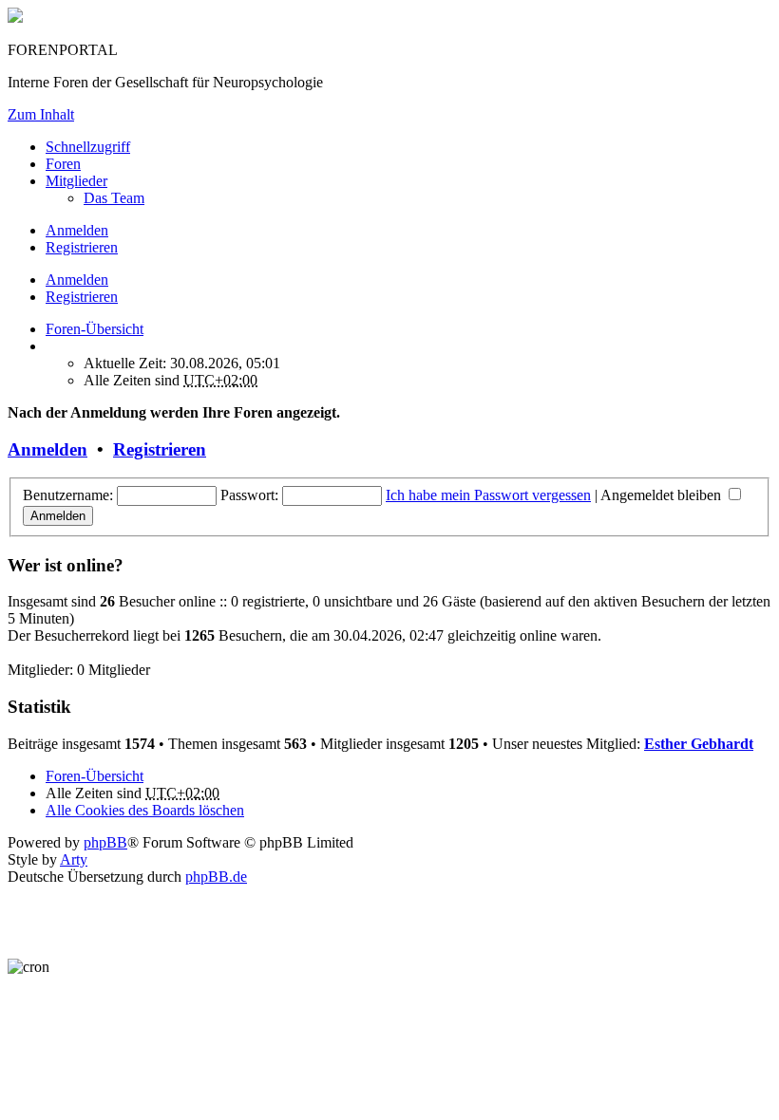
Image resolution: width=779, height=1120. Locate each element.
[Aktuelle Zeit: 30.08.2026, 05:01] (51, 346)
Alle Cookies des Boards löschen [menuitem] (145, 810)
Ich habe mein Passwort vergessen (488, 495)
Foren (63, 164)
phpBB (105, 842)
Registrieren (82, 297)
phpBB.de (216, 876)
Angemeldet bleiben (662, 495)
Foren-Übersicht (94, 776)
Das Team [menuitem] (114, 198)
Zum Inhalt (41, 114)
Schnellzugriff (88, 147)
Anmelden (77, 279)
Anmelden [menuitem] (77, 230)
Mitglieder (76, 181)
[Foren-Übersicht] (15, 17)
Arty (73, 859)
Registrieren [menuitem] (82, 247)
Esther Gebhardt (698, 744)
